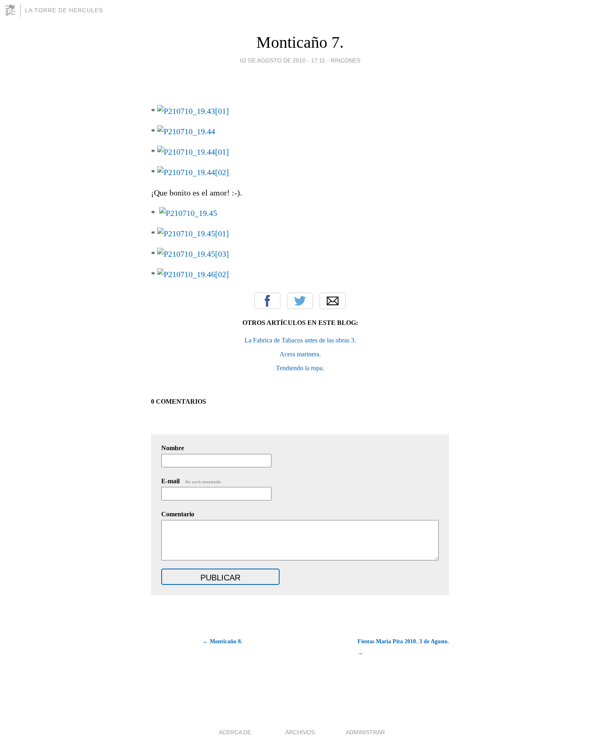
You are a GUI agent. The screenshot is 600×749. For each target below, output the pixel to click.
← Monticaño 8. (222, 641)
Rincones (345, 60)
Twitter (300, 301)
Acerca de (235, 732)
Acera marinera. (300, 354)
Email (333, 301)
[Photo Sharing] (193, 111)
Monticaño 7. (300, 42)
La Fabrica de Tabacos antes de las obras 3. (300, 340)
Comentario (177, 514)
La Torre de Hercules (64, 10)
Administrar (365, 732)
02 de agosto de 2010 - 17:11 (282, 60)
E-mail (191, 481)
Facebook (267, 301)
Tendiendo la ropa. (300, 367)
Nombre (172, 448)
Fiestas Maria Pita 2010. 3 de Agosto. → (403, 647)
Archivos (300, 732)
